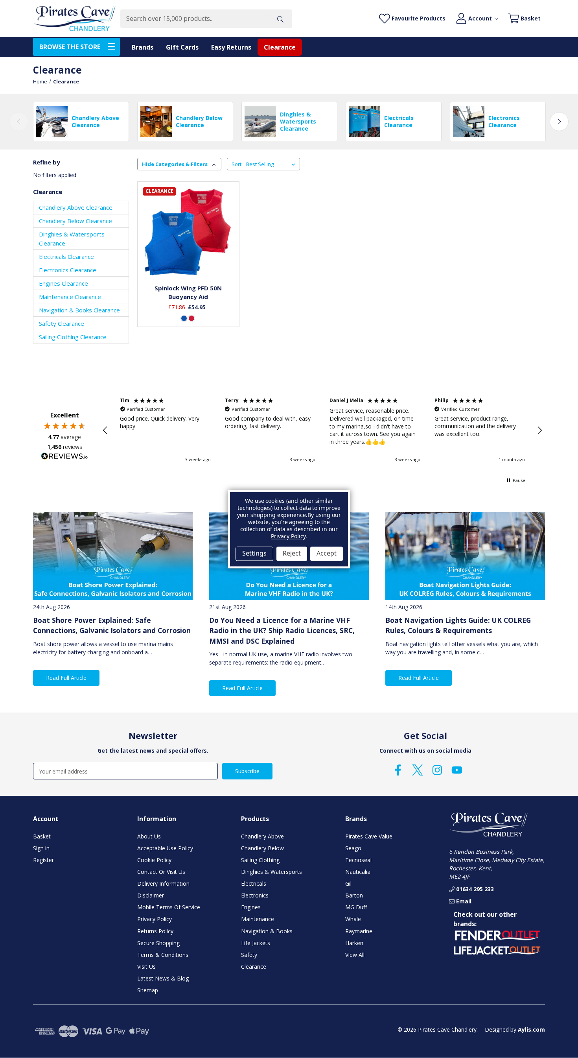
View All (354, 954)
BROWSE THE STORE (69, 46)
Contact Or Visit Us (161, 871)
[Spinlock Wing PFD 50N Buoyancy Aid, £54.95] (188, 232)
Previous (18, 121)
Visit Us (146, 966)
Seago (353, 848)
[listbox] (272, 164)
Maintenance (257, 919)
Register (43, 860)
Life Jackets (255, 943)
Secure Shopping (158, 943)
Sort (236, 164)
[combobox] (194, 18)
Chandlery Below (262, 848)
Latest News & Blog (163, 978)
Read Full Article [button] (66, 677)
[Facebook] (397, 769)
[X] (417, 769)
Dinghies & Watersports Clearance (72, 238)
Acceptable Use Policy (165, 848)
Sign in (41, 848)
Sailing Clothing (260, 860)
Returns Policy (155, 931)
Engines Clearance (63, 283)
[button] (105, 430)
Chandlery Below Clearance (75, 221)
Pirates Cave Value (368, 836)
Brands (142, 47)
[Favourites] (188, 258)
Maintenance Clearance (70, 297)
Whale (353, 919)
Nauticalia (357, 871)
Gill (349, 883)
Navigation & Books (267, 931)
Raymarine (358, 931)
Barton (354, 895)
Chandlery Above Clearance (75, 207)
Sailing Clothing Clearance (73, 337)
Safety (249, 954)
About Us (149, 836)
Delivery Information (163, 883)
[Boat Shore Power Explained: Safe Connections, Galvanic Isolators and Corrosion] (113, 556)
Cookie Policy (154, 860)
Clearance (280, 47)
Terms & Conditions (162, 954)
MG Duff (356, 907)
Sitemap (147, 990)
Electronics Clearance (67, 270)
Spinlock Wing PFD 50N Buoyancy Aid (188, 292)
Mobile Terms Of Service (168, 907)
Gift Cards (182, 47)
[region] (322, 430)
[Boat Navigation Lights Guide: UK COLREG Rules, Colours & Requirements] (465, 556)
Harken (354, 943)
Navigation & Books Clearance (79, 310)
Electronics (255, 895)
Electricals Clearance (66, 256)
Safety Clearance (61, 323)
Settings (254, 553)
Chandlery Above (262, 836)
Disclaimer (150, 895)
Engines (251, 907)
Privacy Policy (154, 919)
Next (559, 121)
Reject (292, 553)
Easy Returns (231, 47)
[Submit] (280, 18)
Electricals (253, 883)
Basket (42, 836)
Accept (327, 553)
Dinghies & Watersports (271, 871)
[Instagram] (437, 769)
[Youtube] (456, 769)
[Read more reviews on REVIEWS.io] (64, 457)
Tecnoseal (358, 860)
